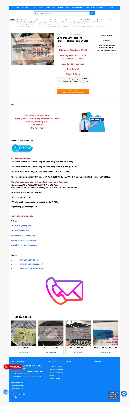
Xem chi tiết (23, 352)
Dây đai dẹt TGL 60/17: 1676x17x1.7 (105, 348)
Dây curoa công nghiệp (73, 34)
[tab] (13, 105)
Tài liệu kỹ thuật (37, 8)
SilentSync (82, 82)
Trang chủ (15, 8)
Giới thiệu (24, 8)
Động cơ (102, 8)
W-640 (87, 82)
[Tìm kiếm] (92, 13)
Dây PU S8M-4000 (23, 348)
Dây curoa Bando (62, 8)
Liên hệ (110, 8)
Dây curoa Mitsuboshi (80, 8)
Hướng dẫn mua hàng (55, 366)
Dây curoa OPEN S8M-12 (78, 348)
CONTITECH (76, 82)
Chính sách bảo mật (54, 378)
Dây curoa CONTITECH (82, 79)
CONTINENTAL (68, 82)
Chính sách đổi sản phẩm (56, 369)
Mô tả (13, 104)
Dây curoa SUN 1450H (51, 348)
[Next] (118, 338)
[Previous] (10, 338)
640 (63, 82)
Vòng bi (94, 8)
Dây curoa (50, 8)
